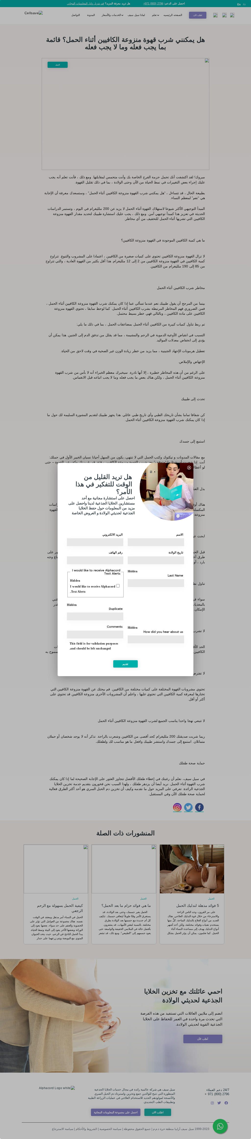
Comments (115, 626)
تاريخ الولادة (176, 552)
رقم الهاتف (116, 552)
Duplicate (116, 608)
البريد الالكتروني (112, 534)
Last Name (175, 575)
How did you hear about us (163, 631)
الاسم (179, 534)
